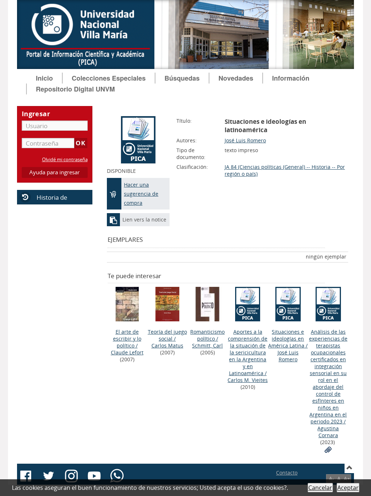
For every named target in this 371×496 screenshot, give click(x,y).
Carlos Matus (167, 345)
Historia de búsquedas (42, 202)
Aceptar (348, 488)
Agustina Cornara (328, 432)
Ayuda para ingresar (54, 172)
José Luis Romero (245, 140)
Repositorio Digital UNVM (75, 89)
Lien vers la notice (144, 219)
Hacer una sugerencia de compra (141, 193)
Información (290, 78)
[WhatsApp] (117, 476)
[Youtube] (94, 476)
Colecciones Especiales (109, 78)
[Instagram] (71, 476)
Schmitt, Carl (207, 345)
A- (331, 478)
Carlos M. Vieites (248, 380)
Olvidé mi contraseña (65, 159)
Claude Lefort (127, 352)
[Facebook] (25, 476)
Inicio (44, 78)
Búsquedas (182, 78)
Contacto (286, 472)
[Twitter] (48, 476)
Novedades (235, 78)
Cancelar (320, 488)
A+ (347, 478)
